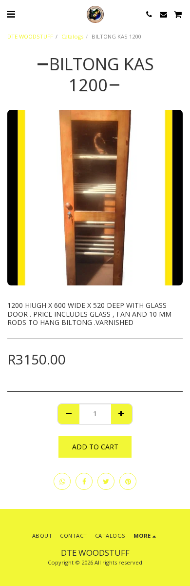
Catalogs (72, 36)
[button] (10, 14)
